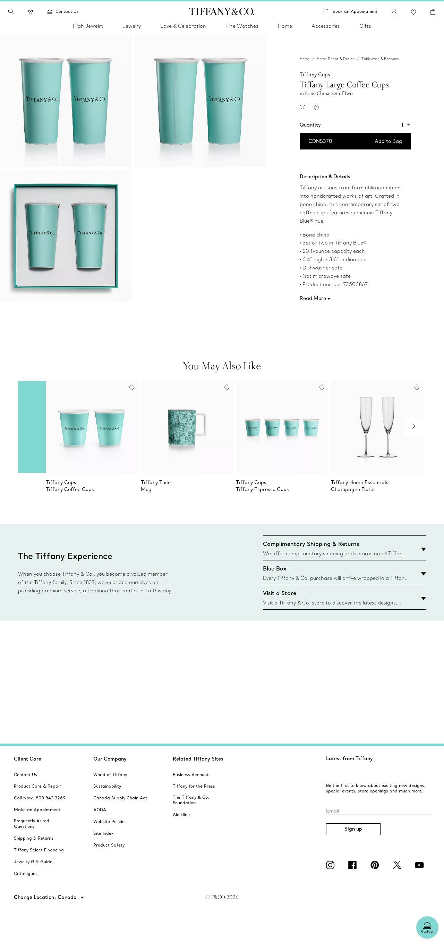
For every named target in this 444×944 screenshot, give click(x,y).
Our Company (110, 759)
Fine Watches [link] (241, 26)
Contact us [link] (67, 11)
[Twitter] (398, 865)
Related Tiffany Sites (198, 759)
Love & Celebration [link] (183, 26)
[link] (30, 11)
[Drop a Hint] (302, 107)
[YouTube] (420, 865)
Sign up (353, 829)
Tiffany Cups (315, 74)
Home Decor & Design (336, 59)
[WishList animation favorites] (413, 12)
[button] (11, 11)
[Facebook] (353, 865)
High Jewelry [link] (88, 26)
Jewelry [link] (132, 26)
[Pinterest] (376, 865)
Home (305, 59)
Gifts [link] (365, 26)
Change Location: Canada (46, 897)
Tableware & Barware (380, 59)
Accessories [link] (325, 26)
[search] (11, 11)
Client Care (27, 759)
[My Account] (394, 11)
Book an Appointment (355, 11)
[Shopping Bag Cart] (433, 12)
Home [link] (285, 26)
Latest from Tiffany (349, 758)
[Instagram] (331, 865)
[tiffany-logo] (222, 11)
